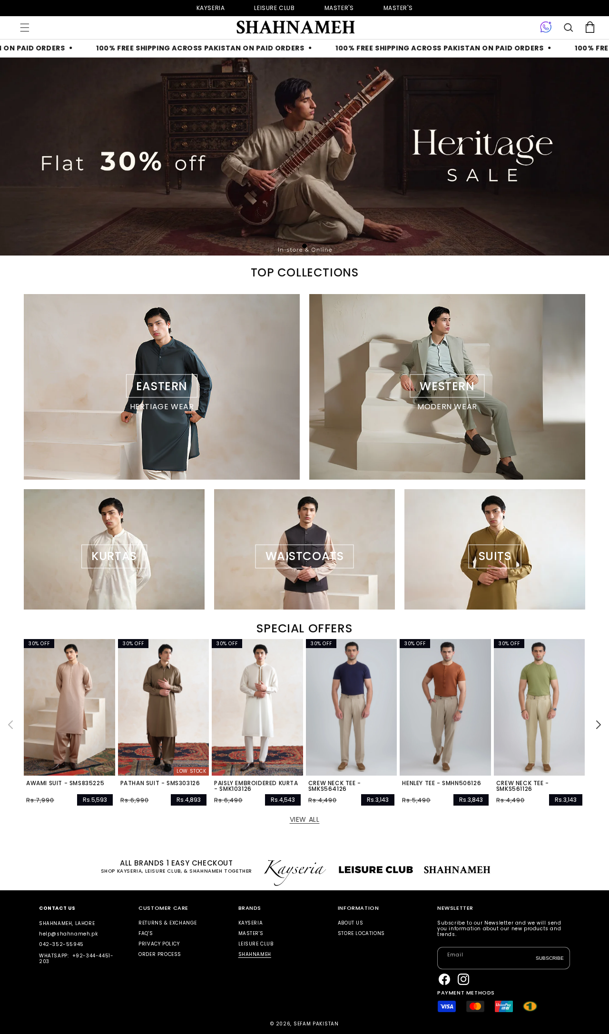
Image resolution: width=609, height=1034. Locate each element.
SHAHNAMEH (254, 954)
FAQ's (145, 933)
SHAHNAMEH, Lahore (67, 923)
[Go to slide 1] (304, 246)
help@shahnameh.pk (68, 933)
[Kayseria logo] (295, 28)
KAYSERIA (250, 923)
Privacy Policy (158, 943)
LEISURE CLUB (256, 943)
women (339, 8)
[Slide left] (10, 724)
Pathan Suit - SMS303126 (160, 783)
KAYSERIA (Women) (210, 8)
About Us (350, 923)
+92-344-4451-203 (76, 958)
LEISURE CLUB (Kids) (274, 8)
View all (305, 819)
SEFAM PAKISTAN (316, 1023)
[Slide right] (598, 724)
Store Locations (361, 933)
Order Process (159, 954)
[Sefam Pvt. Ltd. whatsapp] (546, 27)
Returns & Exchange (167, 923)
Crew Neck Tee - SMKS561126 (522, 786)
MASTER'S (398, 8)
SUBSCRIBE (550, 957)
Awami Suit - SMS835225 (65, 783)
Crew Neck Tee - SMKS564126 (334, 786)
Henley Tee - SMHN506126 (441, 783)
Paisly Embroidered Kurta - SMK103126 (256, 786)
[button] (24, 27)
